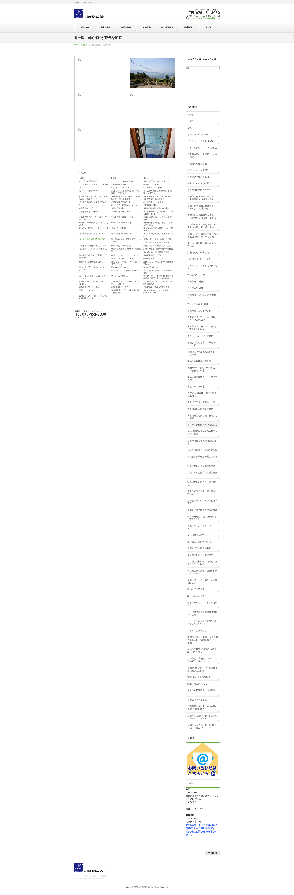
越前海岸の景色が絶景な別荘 (91, 262)
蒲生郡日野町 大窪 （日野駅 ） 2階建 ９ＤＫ (93, 256)
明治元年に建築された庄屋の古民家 (93, 228)
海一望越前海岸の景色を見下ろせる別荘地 (126, 240)
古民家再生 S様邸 (86, 208)
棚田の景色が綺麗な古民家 (122, 234)
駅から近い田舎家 (118, 267)
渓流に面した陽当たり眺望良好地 (157, 246)
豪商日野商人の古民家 (152, 255)
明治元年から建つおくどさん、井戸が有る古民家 (158, 224)
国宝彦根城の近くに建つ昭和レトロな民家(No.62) (158, 213)
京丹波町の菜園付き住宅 (89, 191)
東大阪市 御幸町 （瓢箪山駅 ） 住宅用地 (158, 229)
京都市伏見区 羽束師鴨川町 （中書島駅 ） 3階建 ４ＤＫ (125, 192)
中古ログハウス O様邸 (152, 188)
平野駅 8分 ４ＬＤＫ (87, 290)
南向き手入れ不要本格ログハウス (125, 205)
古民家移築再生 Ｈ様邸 (88, 212)
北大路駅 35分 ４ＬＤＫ (153, 202)
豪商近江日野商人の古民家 (122, 258)
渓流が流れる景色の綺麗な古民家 (157, 239)
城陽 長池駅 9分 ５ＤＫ (120, 287)
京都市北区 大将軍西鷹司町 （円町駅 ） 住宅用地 (157, 192)
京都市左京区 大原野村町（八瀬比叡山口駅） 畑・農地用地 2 (158, 197)
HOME (76, 45)
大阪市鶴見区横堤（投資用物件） (157, 287)
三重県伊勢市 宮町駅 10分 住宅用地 (93, 185)
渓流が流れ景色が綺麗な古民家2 (92, 246)
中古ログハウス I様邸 (152, 184)
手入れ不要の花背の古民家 (122, 217)
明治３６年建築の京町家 (121, 223)
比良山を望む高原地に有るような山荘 (158, 235)
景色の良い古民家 (118, 228)
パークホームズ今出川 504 (122, 181)
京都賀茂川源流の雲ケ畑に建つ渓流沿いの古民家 (158, 282)
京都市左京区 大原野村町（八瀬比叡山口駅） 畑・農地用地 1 (126, 197)
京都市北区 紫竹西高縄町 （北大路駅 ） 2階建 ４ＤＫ (125, 282)
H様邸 (81, 178)
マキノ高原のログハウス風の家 (156, 181)
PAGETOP (212, 853)
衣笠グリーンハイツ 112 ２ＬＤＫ (125, 255)
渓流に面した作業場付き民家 (123, 246)
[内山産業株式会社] (89, 15)
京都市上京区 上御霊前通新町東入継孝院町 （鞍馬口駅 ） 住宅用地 (158, 277)
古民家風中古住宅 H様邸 (121, 212)
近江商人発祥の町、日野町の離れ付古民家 (158, 263)
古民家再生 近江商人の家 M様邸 (156, 208)
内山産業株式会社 (143, 887)
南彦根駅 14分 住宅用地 (89, 287)
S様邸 (145, 178)
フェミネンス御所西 (119, 276)
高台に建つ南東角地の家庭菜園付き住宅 (158, 271)
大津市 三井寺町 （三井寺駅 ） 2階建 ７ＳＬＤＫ (93, 218)
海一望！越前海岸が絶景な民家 (92, 239)
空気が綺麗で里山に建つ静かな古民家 (126, 250)
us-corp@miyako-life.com (207, 18)
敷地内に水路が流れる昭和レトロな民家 (93, 224)
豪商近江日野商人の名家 (153, 258)
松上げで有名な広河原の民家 (91, 234)
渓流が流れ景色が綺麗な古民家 (156, 242)
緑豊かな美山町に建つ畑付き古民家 (158, 249)
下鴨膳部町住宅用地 (119, 184)
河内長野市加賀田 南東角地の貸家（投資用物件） (126, 291)
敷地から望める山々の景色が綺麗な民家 (158, 218)
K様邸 (113, 178)
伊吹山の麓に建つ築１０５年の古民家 (93, 203)
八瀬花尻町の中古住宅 (120, 202)
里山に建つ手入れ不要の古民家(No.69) (92, 268)
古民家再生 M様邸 (150, 205)
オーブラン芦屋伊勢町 (88, 181)
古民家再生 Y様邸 (118, 208)
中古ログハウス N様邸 (120, 188)
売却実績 (84, 45)
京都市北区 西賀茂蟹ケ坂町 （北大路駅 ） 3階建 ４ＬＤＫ (93, 197)
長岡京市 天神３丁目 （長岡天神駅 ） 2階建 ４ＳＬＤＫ (93, 297)
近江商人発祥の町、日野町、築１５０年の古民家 (126, 263)
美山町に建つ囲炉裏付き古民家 (156, 252)
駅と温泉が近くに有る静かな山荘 (125, 270)
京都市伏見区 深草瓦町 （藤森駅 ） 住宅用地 (93, 282)
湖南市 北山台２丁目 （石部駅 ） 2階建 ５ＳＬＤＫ (157, 291)
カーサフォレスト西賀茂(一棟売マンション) (93, 277)
